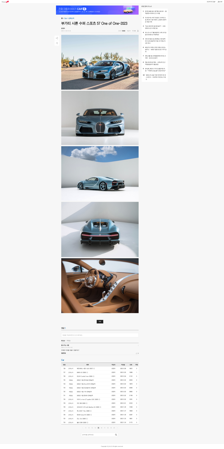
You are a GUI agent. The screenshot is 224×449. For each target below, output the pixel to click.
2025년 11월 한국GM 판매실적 (85, 380)
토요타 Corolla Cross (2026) (84, 376)
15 (98, 428)
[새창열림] (6, 2)
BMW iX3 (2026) (81, 372)
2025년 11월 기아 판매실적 (84, 392)
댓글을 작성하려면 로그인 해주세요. (73, 335)
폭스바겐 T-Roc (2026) (83, 411)
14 (95, 428)
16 (101, 428)
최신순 (63, 341)
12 (89, 428)
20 (114, 428)
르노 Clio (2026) (81, 419)
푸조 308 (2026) (81, 403)
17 (104, 428)
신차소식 (71, 18)
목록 (100, 321)
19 (111, 428)
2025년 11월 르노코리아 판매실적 (86, 384)
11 (85, 428)
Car (65, 18)
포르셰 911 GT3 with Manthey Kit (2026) (88, 407)
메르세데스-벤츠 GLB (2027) (85, 368)
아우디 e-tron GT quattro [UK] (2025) (87, 399)
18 (107, 428)
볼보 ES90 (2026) (81, 422)
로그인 (220, 1)
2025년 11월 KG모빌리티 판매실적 (86, 388)
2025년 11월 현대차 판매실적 (85, 395)
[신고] (138, 30)
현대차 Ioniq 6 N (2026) (83, 415)
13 (92, 428)
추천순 (69, 341)
